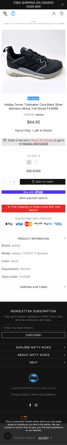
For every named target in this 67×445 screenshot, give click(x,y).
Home (33, 21)
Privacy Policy (20, 394)
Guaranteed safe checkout (33, 218)
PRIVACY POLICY (24, 437)
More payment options (33, 198)
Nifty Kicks (13, 13)
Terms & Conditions (43, 394)
